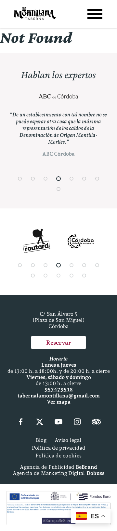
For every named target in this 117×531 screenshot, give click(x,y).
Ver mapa (59, 402)
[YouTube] (58, 422)
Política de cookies (58, 456)
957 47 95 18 (59, 389)
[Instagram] (77, 422)
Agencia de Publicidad (58, 467)
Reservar (58, 342)
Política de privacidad (58, 448)
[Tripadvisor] (96, 422)
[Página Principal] (34, 14)
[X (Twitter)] (40, 422)
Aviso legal (68, 440)
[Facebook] (20, 422)
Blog (41, 440)
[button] (19, 178)
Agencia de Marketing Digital (59, 473)
